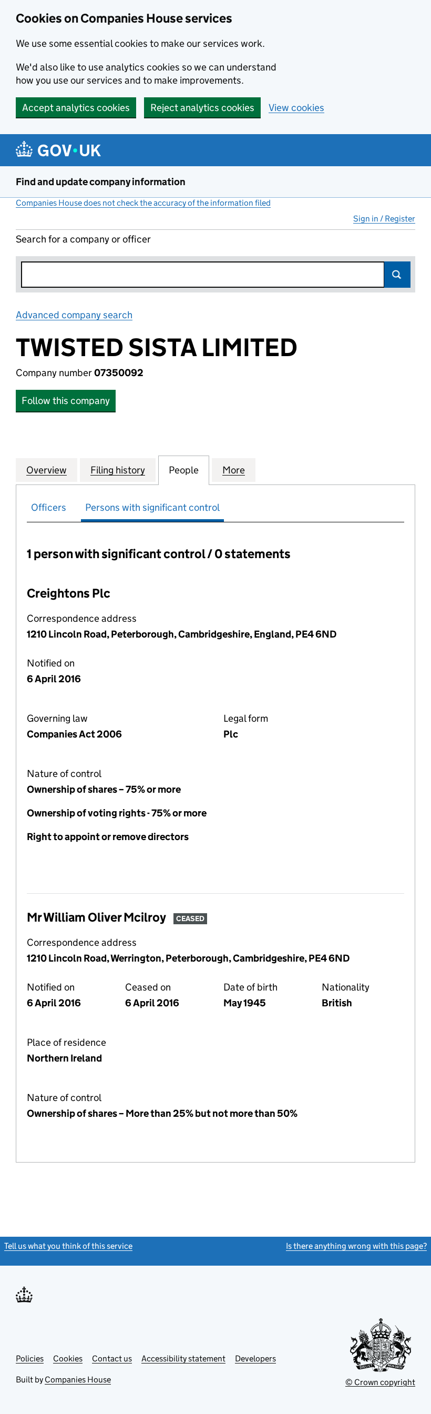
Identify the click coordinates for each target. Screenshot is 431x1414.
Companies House (78, 1380)
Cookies (68, 1359)
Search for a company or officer (83, 239)
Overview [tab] (46, 470)
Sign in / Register (384, 219)
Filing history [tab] (117, 470)
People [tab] (184, 470)
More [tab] (233, 470)
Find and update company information (101, 182)
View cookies (296, 108)
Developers (255, 1359)
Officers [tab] (48, 507)
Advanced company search (74, 315)
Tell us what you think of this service (68, 1246)
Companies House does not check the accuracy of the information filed (143, 203)
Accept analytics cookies (76, 108)
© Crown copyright (380, 1382)
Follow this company (66, 401)
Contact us (112, 1359)
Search (397, 274)
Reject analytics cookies (202, 108)
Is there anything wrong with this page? (356, 1246)
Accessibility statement (183, 1359)
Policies (30, 1359)
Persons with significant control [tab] (152, 507)
